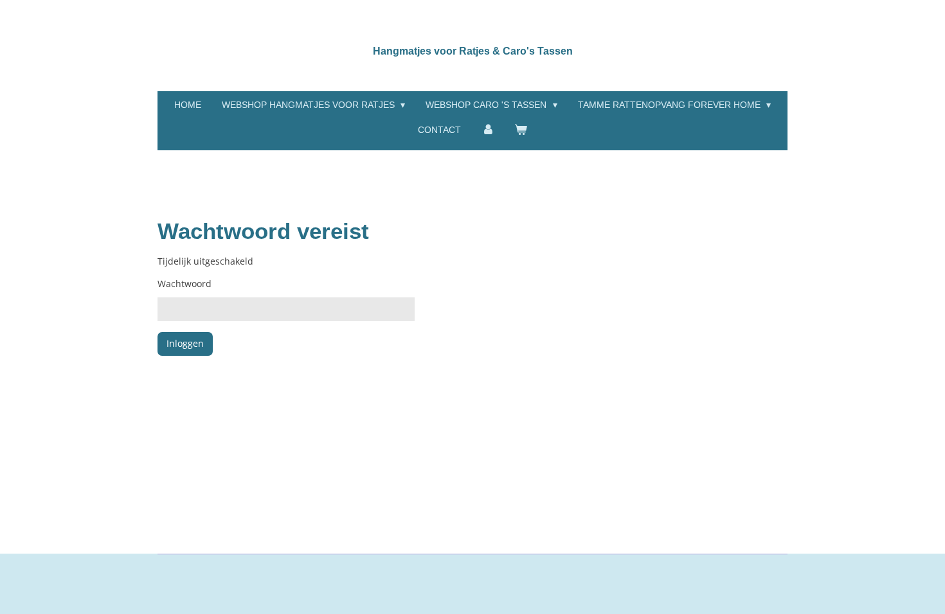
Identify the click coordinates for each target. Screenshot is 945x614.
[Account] (487, 130)
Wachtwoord (185, 283)
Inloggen (185, 343)
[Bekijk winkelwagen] (521, 130)
